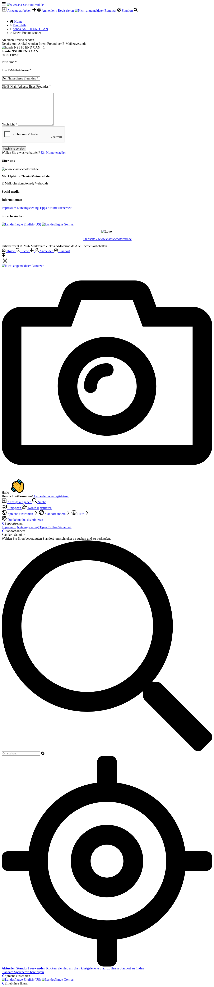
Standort (127, 10)
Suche (41, 502)
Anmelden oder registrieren (51, 496)
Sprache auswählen (20, 514)
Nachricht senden (13, 148)
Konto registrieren (39, 508)
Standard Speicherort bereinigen (23, 972)
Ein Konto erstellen (53, 152)
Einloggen (14, 508)
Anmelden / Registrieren (58, 10)
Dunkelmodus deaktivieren (25, 519)
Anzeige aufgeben (19, 10)
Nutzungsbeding (28, 208)
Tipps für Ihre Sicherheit (55, 208)
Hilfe (80, 514)
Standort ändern (55, 514)
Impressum (9, 208)
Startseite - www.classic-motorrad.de (107, 239)
